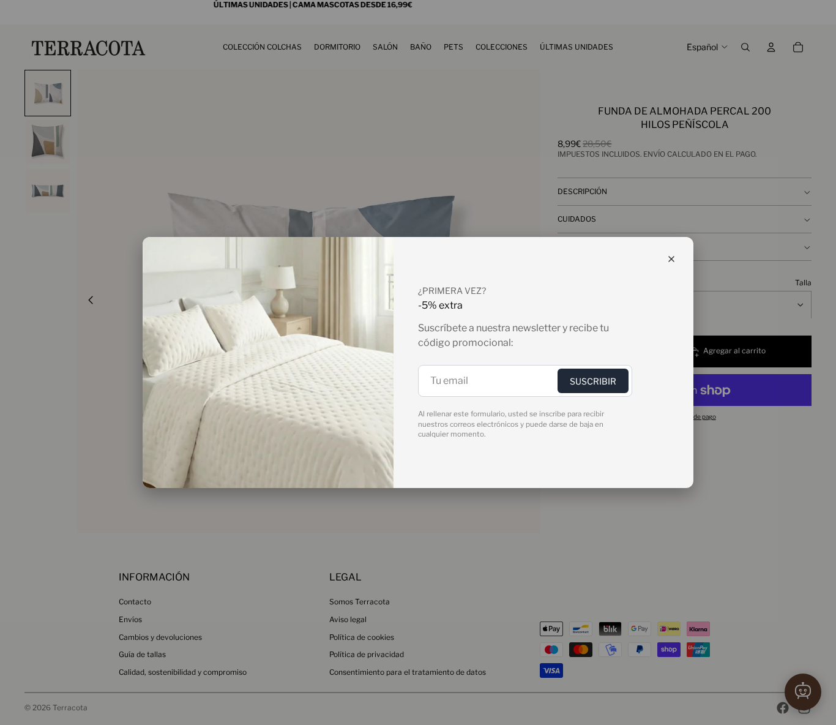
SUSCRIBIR (593, 381)
